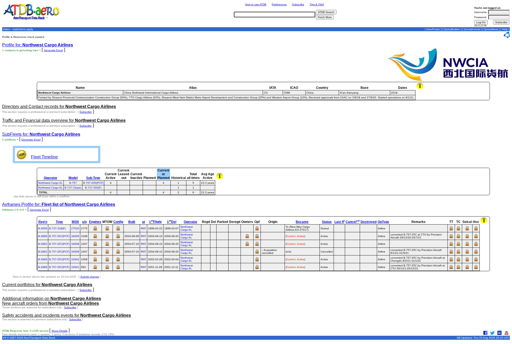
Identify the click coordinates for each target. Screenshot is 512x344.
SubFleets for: (41, 134)
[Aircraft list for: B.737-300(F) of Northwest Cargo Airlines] (163, 187)
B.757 (73, 182)
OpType (383, 222)
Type (59, 222)
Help (505, 29)
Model (73, 178)
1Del (171, 222)
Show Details (59, 330)
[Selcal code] (467, 230)
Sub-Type (93, 178)
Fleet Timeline (44, 157)
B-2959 (42, 228)
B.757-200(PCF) (93, 182)
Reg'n (42, 222)
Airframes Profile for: (58, 204)
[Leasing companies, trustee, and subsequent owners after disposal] (247, 237)
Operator (50, 178)
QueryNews (491, 29)
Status (327, 222)
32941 (75, 267)
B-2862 (42, 243)
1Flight (155, 222)
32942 (75, 259)
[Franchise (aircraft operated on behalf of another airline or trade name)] (257, 230)
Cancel (352, 222)
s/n (84, 222)
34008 (75, 243)
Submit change (89, 276)
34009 (75, 236)
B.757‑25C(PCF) (59, 236)
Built (131, 222)
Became (302, 222)
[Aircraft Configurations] (118, 230)
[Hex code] (476, 230)
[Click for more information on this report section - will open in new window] (420, 88)
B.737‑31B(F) (57, 228)
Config (118, 222)
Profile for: (37, 45)
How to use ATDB (255, 4)
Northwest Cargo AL (50, 182)
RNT (143, 228)
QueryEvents (472, 29)
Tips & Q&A (317, 4)
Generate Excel (53, 50)
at (143, 222)
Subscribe (298, 4)
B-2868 (42, 267)
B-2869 (42, 259)
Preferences (279, 4)
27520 (75, 228)
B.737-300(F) (93, 187)
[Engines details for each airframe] (95, 230)
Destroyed (369, 222)
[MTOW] (107, 230)
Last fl (339, 222)
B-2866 (42, 236)
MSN (75, 222)
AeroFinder (433, 29)
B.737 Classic (73, 187)
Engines (95, 222)
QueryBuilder (452, 29)
